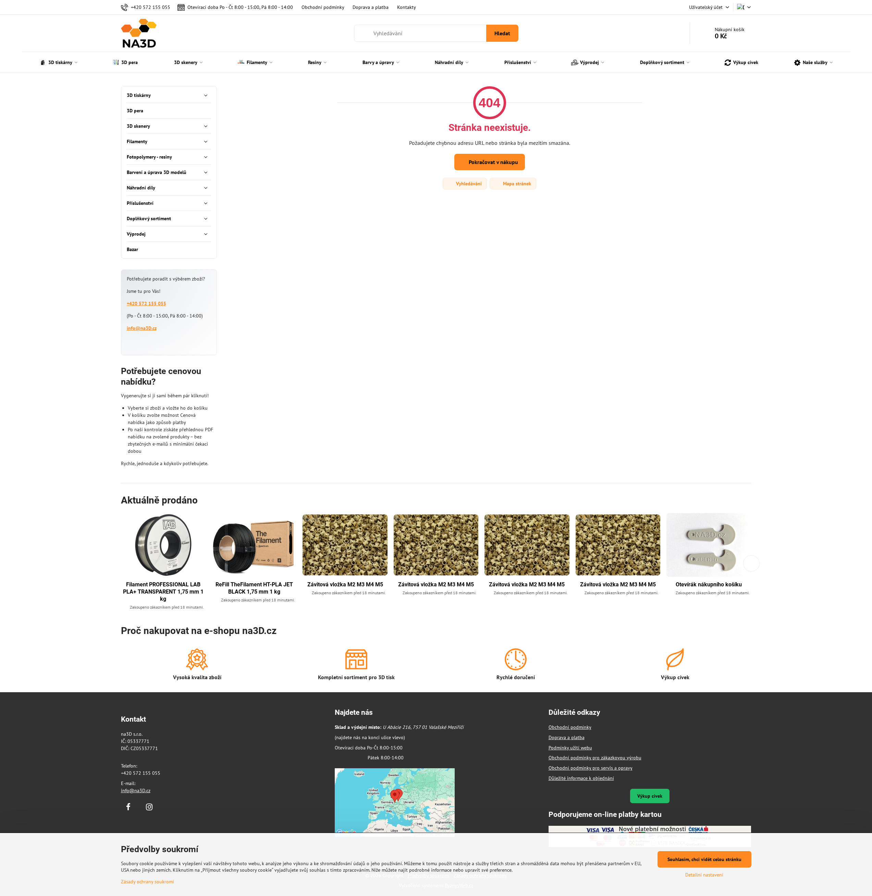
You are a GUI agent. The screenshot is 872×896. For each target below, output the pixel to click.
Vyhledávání (468, 184)
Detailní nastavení (704, 875)
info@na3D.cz (142, 328)
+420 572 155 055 (146, 303)
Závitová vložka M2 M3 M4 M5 (345, 584)
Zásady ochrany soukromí (147, 882)
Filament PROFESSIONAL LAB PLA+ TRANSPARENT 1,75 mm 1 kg (163, 591)
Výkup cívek (649, 796)
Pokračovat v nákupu (492, 162)
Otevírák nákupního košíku (709, 584)
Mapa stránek (516, 184)
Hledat (502, 33)
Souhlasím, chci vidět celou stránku (704, 859)
